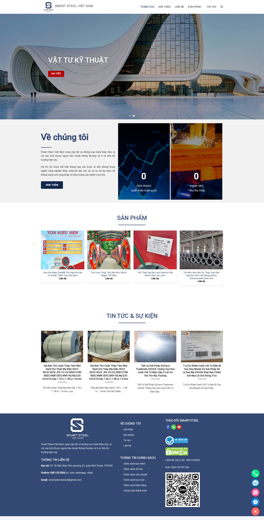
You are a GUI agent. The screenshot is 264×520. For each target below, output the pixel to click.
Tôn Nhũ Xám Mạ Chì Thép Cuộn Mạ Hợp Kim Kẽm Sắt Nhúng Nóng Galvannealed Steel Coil (201, 275)
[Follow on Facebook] (168, 427)
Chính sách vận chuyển (135, 474)
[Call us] (173, 427)
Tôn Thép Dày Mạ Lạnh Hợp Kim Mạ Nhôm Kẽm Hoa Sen (155, 274)
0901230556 (193, 460)
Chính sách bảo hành (134, 463)
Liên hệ (179, 6)
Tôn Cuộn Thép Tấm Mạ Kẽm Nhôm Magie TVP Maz (109, 274)
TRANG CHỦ (147, 6)
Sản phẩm (194, 6)
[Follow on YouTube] (179, 427)
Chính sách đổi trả (133, 469)
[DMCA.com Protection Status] (176, 451)
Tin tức (211, 6)
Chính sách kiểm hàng (134, 485)
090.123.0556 (57, 472)
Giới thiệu (164, 6)
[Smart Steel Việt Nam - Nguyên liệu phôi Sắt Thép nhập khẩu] (71, 7)
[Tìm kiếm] (221, 7)
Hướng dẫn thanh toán (135, 490)
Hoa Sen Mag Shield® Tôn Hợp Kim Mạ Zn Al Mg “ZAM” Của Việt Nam (62, 274)
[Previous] (9, 66)
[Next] (255, 66)
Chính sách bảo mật (133, 479)
